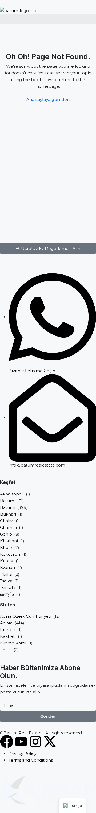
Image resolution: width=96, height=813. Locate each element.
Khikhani (9, 540)
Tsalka (6, 580)
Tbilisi (5, 649)
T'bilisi (6, 574)
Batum (7, 500)
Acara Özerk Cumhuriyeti (25, 616)
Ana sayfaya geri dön (48, 99)
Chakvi (7, 520)
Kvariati (7, 567)
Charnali (8, 527)
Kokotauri (10, 554)
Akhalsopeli (12, 494)
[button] (48, 248)
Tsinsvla (7, 587)
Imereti (7, 629)
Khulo (6, 547)
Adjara (6, 622)
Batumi (7, 507)
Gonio (6, 534)
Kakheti (8, 636)
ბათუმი (7, 594)
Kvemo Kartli (13, 643)
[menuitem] (5, 29)
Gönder (48, 716)
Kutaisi (7, 560)
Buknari (8, 514)
